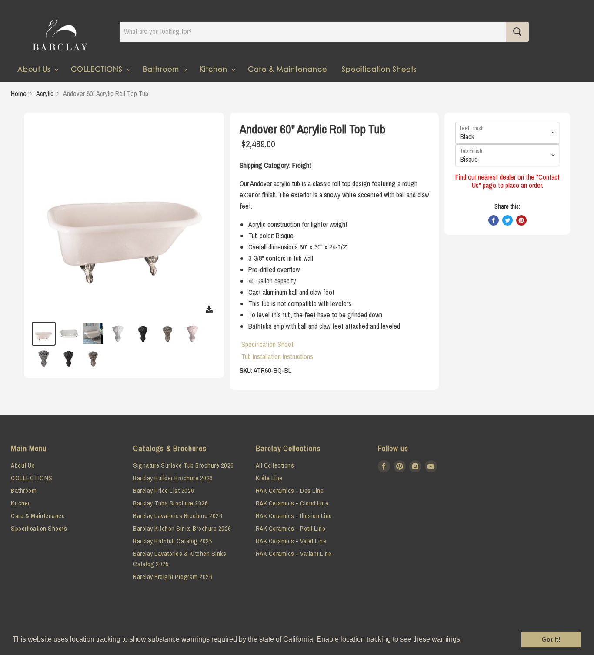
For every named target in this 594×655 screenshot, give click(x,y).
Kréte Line (269, 477)
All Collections (275, 465)
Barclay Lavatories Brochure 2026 (177, 515)
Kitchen (215, 68)
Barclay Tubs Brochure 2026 (170, 503)
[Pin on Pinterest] (521, 220)
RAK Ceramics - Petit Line (291, 528)
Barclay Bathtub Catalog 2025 (172, 540)
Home (19, 93)
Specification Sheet (267, 344)
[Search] (517, 32)
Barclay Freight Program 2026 (172, 576)
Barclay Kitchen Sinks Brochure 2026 (182, 528)
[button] (465, 640)
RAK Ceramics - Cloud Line (292, 503)
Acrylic (44, 93)
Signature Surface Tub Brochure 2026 (183, 465)
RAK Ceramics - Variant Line (294, 553)
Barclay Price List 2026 (163, 490)
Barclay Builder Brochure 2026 (173, 477)
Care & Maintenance (287, 68)
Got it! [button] (551, 639)
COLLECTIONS (98, 68)
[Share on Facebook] (493, 220)
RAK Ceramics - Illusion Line (294, 515)
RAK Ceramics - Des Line (290, 490)
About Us (35, 68)
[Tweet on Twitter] (507, 220)
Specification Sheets (379, 68)
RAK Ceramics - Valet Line (291, 540)
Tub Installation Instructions (277, 356)
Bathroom (162, 68)
